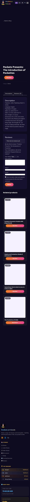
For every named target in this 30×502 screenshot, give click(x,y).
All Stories (3, 445)
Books (9, 83)
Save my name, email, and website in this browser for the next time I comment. (15, 179)
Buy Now (9, 77)
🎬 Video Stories (5, 450)
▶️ (2, 438)
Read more (15, 322)
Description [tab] (8, 93)
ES (19, 2)
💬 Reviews (4, 461)
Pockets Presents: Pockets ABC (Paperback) (14, 222)
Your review (8, 159)
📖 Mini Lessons (5, 453)
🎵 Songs (3, 455)
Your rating (8, 157)
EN (16, 2)
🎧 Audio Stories (5, 448)
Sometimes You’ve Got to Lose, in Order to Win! (14, 288)
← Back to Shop (7, 21)
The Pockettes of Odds (11, 320)
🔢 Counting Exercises (6, 458)
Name (7, 168)
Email (7, 172)
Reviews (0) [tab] (17, 93)
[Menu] (28, 3)
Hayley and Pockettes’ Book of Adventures (14, 255)
